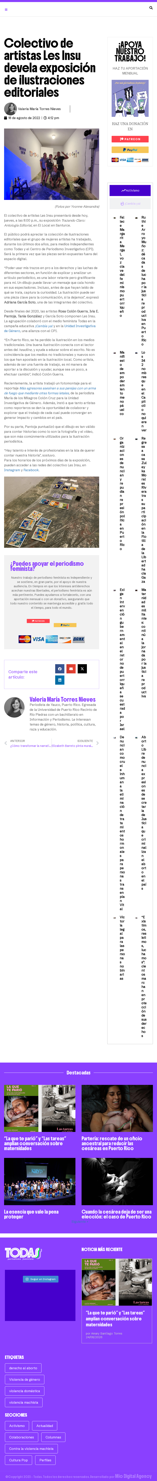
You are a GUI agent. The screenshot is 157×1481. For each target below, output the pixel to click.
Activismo (17, 1426)
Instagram (12, 470)
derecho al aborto (23, 1368)
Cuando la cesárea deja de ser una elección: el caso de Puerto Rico (116, 1214)
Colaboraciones (21, 1437)
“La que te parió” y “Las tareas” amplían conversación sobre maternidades (35, 1143)
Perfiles (45, 1460)
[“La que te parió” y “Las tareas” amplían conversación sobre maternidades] (117, 1282)
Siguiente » (80, 1222)
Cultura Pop (18, 1460)
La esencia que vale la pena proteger (31, 1214)
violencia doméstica (24, 1391)
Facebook (31, 470)
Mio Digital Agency (133, 1476)
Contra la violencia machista (31, 1449)
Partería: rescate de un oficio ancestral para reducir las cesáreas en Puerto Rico (112, 1143)
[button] (59, 668)
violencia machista (23, 1402)
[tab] (130, 190)
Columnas (53, 1437)
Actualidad (44, 1426)
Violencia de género (24, 1379)
